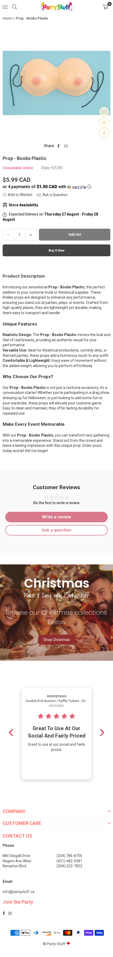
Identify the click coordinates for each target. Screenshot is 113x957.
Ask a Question (55, 195)
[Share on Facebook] (59, 146)
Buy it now (57, 250)
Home (7, 18)
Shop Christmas (56, 640)
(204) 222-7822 (69, 866)
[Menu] (5, 6)
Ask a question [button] (56, 530)
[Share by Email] (66, 146)
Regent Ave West (17, 861)
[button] (105, 6)
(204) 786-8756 (69, 856)
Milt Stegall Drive (16, 856)
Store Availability (23, 205)
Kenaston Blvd (14, 866)
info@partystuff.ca (18, 892)
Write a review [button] (56, 516)
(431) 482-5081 (69, 861)
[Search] (14, 6)
